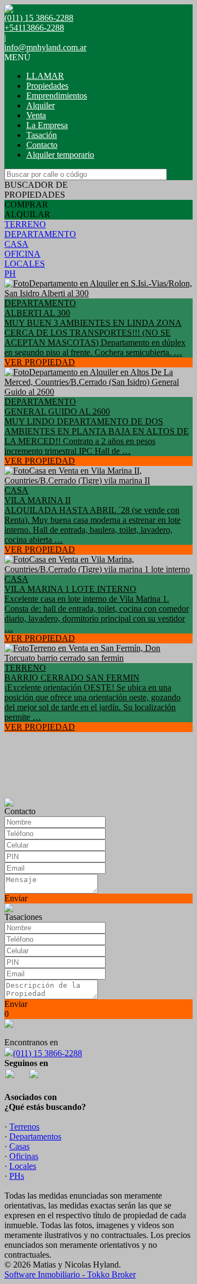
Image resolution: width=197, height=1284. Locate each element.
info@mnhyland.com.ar (45, 47)
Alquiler (40, 105)
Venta (36, 115)
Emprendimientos (56, 95)
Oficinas (23, 1156)
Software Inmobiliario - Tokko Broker (70, 1274)
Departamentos (35, 1136)
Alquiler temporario (60, 154)
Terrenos (24, 1126)
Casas (19, 1146)
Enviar (15, 898)
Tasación (41, 135)
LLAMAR (45, 75)
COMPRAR (26, 204)
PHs (16, 1176)
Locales (22, 1166)
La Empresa (47, 125)
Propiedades (47, 85)
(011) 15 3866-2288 (47, 1053)
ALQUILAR (27, 214)
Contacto (41, 144)
